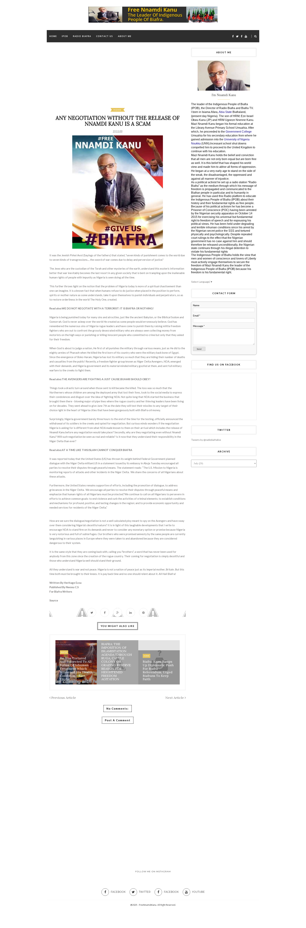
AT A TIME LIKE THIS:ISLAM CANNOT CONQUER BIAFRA (97, 450)
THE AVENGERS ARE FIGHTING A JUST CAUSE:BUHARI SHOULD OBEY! (106, 379)
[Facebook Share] (104, 612)
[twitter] (237, 36)
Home (117, 109)
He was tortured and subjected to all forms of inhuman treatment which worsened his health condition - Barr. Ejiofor (76, 668)
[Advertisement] (156, 78)
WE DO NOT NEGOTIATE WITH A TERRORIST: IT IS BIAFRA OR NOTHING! (108, 308)
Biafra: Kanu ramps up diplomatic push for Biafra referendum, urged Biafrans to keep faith (158, 670)
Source (54, 600)
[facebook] (233, 36)
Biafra (64, 652)
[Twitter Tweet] (91, 612)
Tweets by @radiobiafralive (206, 439)
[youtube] (246, 36)
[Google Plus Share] (117, 612)
